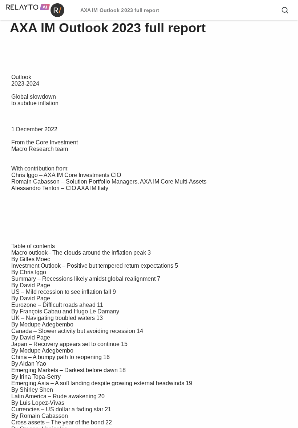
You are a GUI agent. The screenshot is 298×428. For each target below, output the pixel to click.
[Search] (285, 10)
